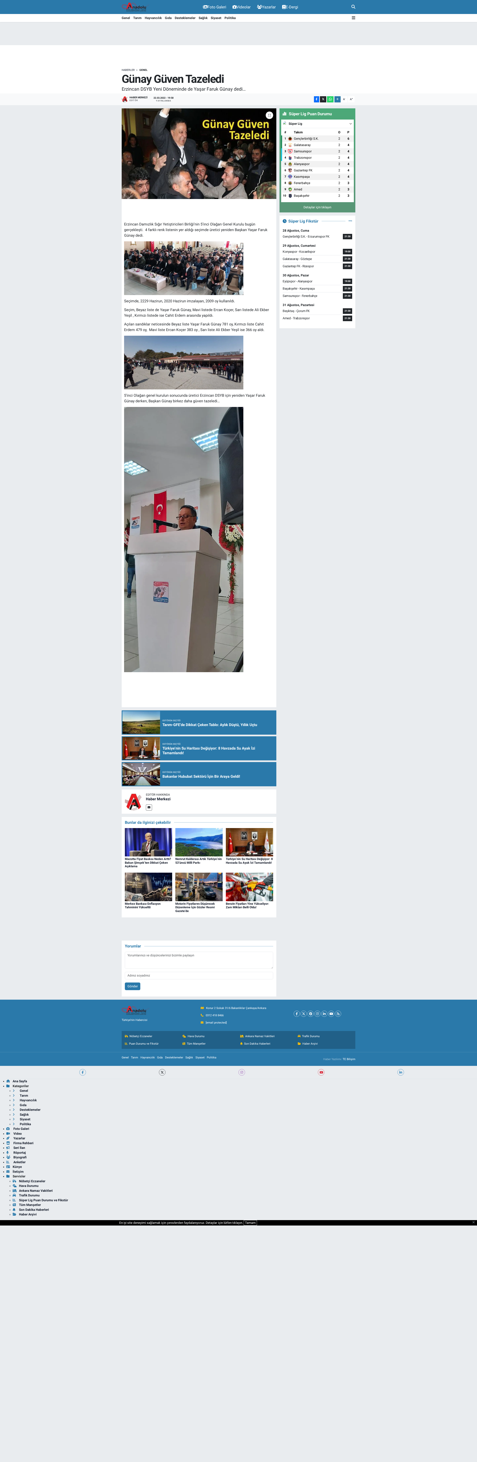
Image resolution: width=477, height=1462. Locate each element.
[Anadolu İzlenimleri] (136, 7)
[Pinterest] (310, 1014)
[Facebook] (297, 1014)
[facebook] (82, 1072)
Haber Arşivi (310, 1043)
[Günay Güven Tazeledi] (199, 153)
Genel (126, 18)
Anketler (19, 1162)
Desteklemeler (185, 18)
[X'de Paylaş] (323, 99)
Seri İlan (19, 1148)
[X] (304, 1014)
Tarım (137, 18)
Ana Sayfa (20, 1081)
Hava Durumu (196, 1036)
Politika (230, 18)
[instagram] (241, 1072)
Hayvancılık (153, 18)
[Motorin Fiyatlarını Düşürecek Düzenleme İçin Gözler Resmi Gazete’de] (199, 887)
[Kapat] (474, 1222)
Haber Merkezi (158, 799)
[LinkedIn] (324, 1014)
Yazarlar (269, 7)
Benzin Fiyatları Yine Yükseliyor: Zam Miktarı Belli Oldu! (247, 905)
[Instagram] (317, 1014)
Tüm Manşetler (196, 1043)
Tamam (250, 1223)
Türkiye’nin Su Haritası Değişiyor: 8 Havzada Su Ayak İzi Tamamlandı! (249, 860)
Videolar (243, 7)
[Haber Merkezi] (134, 801)
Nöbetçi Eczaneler (140, 1036)
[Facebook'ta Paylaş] (316, 99)
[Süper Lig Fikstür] (350, 221)
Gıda (168, 18)
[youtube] (321, 1072)
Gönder (132, 986)
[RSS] (338, 1014)
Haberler (128, 69)
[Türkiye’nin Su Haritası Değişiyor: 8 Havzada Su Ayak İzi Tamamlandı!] (249, 842)
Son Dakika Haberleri (257, 1043)
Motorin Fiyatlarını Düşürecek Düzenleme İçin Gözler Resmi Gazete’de (195, 907)
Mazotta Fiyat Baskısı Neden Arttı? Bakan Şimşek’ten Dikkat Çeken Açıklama (148, 862)
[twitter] (162, 1072)
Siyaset (216, 18)
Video (17, 1133)
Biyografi (20, 1157)
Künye (17, 1167)
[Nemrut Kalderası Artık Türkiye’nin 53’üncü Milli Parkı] (199, 842)
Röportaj (19, 1152)
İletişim (18, 1171)
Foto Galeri (216, 7)
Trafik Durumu (311, 1036)
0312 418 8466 (215, 1015)
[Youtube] (331, 1014)
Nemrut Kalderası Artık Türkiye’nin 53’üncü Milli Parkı (198, 860)
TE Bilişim (349, 1059)
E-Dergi (292, 7)
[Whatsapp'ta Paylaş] (330, 99)
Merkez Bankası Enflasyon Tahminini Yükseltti (143, 905)
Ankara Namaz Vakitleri (260, 1036)
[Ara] (353, 7)
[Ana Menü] (353, 18)
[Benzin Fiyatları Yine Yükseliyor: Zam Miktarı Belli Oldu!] (249, 887)
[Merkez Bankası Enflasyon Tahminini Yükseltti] (148, 887)
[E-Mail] (149, 807)
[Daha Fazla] (337, 99)
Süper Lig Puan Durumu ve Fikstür (43, 1200)
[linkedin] (400, 1072)
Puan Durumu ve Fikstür (144, 1043)
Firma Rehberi (23, 1143)
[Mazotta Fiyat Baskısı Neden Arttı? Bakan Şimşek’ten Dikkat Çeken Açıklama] (148, 842)
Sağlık (203, 18)
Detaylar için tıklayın (317, 207)
